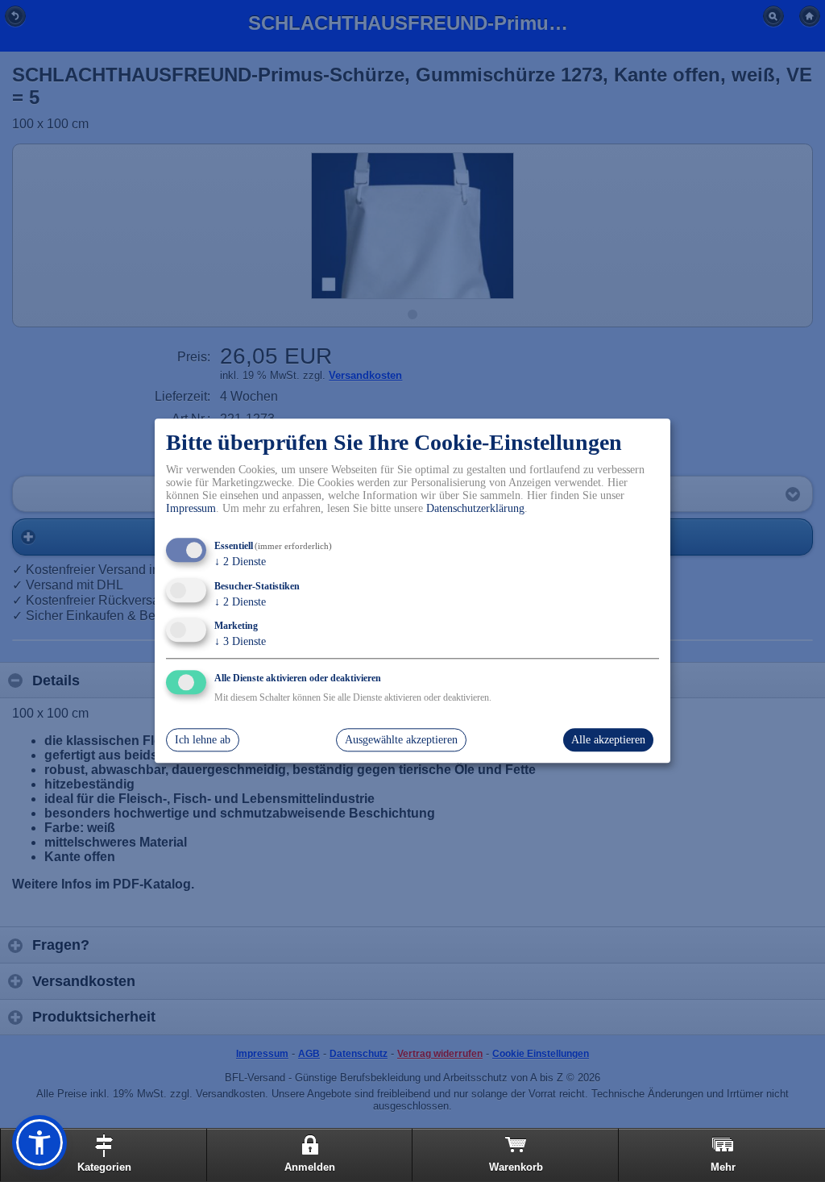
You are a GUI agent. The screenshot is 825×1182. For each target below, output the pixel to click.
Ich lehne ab (202, 740)
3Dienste (240, 642)
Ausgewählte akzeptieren (401, 740)
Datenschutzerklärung (475, 508)
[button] (39, 1142)
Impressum (191, 508)
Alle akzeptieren (608, 740)
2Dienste (240, 562)
